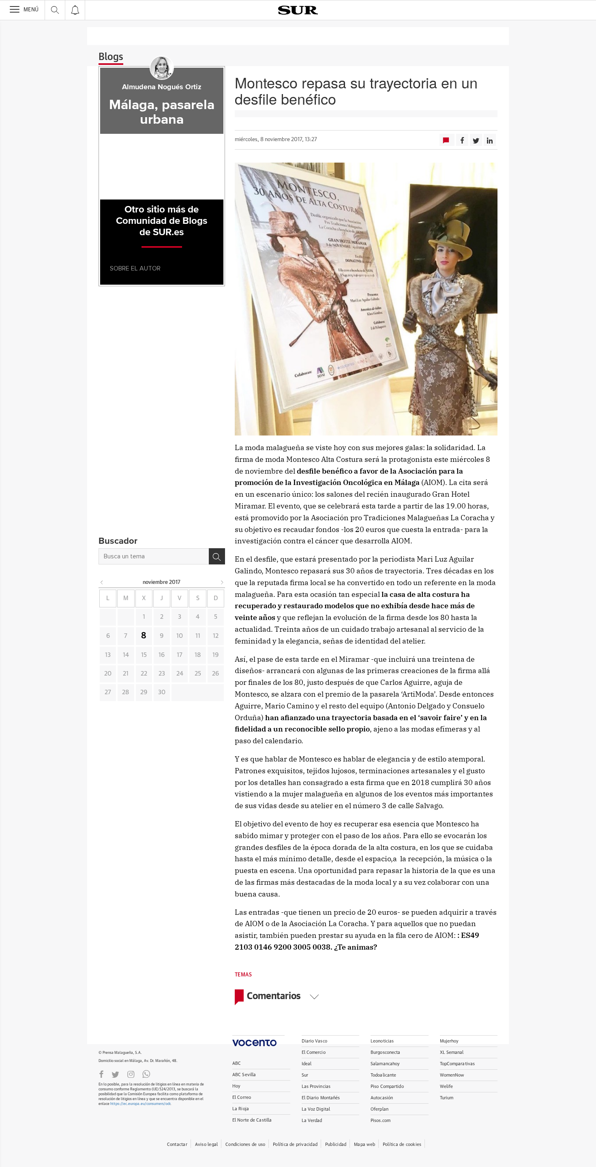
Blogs (111, 57)
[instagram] (130, 1073)
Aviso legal (206, 1144)
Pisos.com (380, 1120)
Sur (305, 1075)
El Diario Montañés (321, 1098)
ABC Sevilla (244, 1075)
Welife (446, 1086)
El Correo (241, 1097)
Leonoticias (382, 1041)
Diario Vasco (314, 1041)
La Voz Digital (316, 1109)
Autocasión (382, 1098)
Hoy (236, 1086)
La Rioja (240, 1109)
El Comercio (314, 1052)
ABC (236, 1063)
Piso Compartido (387, 1086)
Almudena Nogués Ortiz (162, 87)
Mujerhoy (449, 1041)
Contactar (177, 1144)
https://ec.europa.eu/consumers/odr (140, 1104)
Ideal (307, 1064)
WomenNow (452, 1075)
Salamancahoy (385, 1064)
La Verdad (312, 1120)
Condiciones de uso (245, 1144)
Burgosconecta (385, 1052)
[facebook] (101, 1073)
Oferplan (379, 1109)
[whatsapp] (146, 1073)
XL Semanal (452, 1052)
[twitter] (115, 1073)
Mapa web (364, 1144)
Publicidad (335, 1144)
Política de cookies (402, 1144)
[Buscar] (217, 556)
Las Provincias (316, 1086)
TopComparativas (457, 1064)
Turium (447, 1098)
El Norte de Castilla (252, 1120)
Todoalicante (383, 1075)
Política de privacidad (295, 1144)
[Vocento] (258, 1040)
